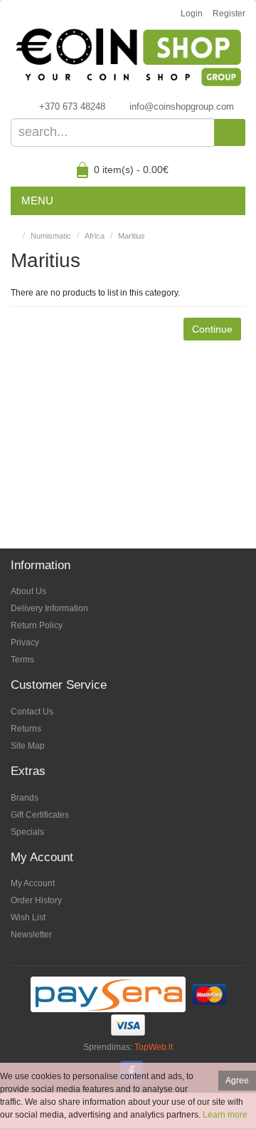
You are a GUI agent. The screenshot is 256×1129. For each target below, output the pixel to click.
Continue (212, 329)
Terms (22, 660)
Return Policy (37, 625)
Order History (36, 900)
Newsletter (31, 935)
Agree (237, 1081)
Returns (26, 729)
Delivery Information (49, 608)
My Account (33, 883)
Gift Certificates (40, 815)
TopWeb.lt (153, 1047)
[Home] (14, 235)
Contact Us (32, 712)
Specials (27, 832)
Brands (24, 798)
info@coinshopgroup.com (181, 106)
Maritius (131, 235)
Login (192, 14)
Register (229, 14)
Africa (95, 235)
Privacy (25, 642)
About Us (28, 591)
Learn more (225, 1115)
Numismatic (51, 235)
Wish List (28, 917)
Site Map (28, 746)
